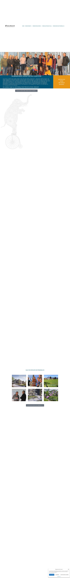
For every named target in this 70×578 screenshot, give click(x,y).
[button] (68, 569)
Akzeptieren (52, 574)
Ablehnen (57, 574)
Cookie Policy (59, 576)
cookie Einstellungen (64, 574)
